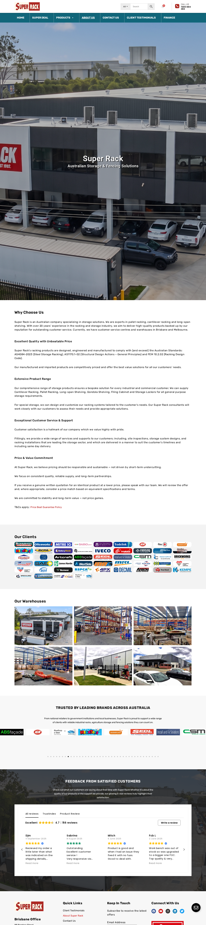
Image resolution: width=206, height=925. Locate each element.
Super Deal (40, 17)
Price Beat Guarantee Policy (46, 507)
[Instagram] (168, 911)
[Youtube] (161, 911)
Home (20, 17)
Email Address (116, 922)
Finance (169, 17)
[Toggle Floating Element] (196, 907)
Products (63, 17)
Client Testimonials (141, 17)
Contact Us (111, 17)
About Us (88, 17)
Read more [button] (32, 863)
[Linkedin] (175, 911)
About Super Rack (73, 915)
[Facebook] (153, 911)
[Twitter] (182, 911)
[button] (47, 756)
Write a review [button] (169, 822)
